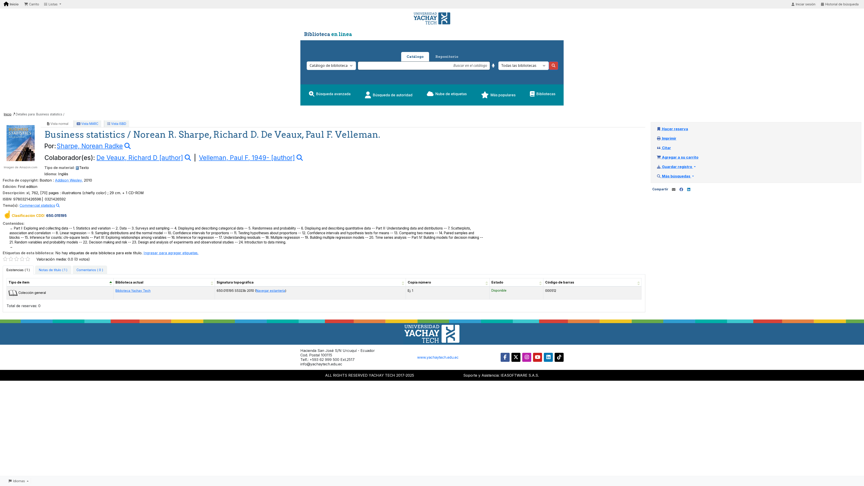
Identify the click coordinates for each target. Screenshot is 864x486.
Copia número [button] (419, 282)
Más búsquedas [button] (676, 176)
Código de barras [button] (559, 282)
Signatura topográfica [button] (235, 282)
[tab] (53, 270)
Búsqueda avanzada (333, 94)
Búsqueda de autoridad (392, 95)
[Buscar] (553, 65)
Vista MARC (89, 124)
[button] (31, 4)
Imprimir (668, 138)
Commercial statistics (37, 205)
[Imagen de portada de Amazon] (20, 142)
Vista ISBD (118, 124)
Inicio (7, 114)
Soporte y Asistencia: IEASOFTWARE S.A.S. (501, 375)
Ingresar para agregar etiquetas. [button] (171, 253)
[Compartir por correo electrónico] (673, 189)
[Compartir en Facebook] (681, 189)
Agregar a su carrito (679, 157)
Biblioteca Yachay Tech (133, 290)
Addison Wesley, (69, 180)
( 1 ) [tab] (18, 270)
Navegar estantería (270, 290)
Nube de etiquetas (451, 94)
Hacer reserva (674, 129)
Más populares (502, 95)
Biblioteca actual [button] (129, 282)
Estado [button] (497, 282)
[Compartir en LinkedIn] (688, 189)
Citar (666, 148)
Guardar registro (677, 166)
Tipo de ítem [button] (19, 282)
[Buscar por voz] (493, 66)
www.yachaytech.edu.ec (438, 357)
